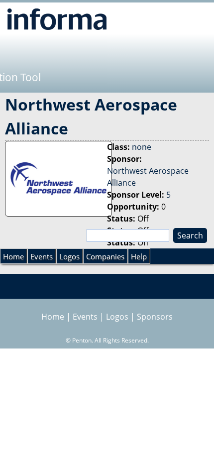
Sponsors (155, 316)
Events (41, 256)
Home (13, 256)
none (141, 146)
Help (139, 256)
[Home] (57, 18)
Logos (69, 256)
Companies (105, 256)
